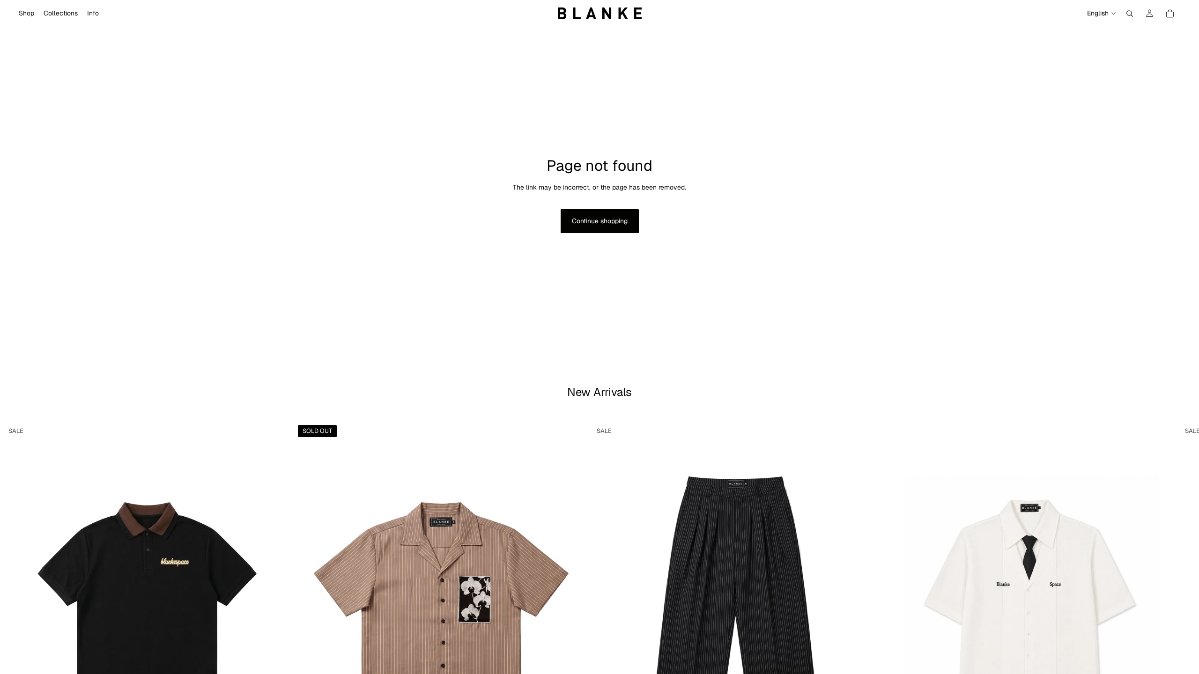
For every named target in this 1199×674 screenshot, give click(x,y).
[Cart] (1170, 13)
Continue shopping (600, 221)
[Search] (1129, 13)
